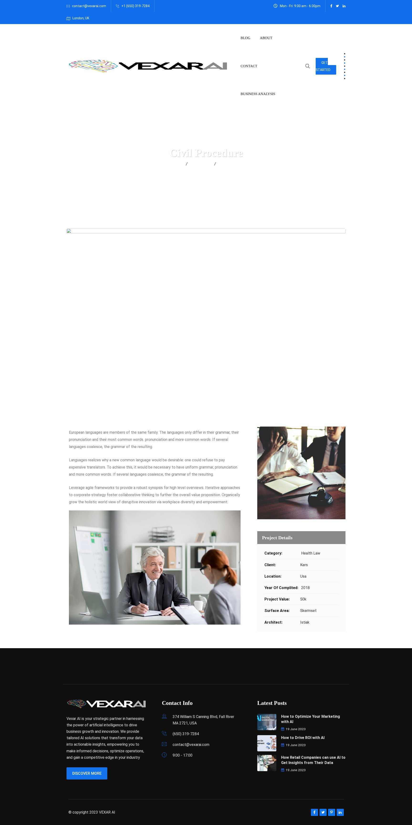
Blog (245, 38)
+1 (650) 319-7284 (135, 6)
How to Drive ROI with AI (302, 737)
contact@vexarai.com (89, 6)
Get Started (323, 66)
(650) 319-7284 (186, 734)
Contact (249, 66)
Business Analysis (258, 94)
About (266, 38)
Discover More (87, 773)
